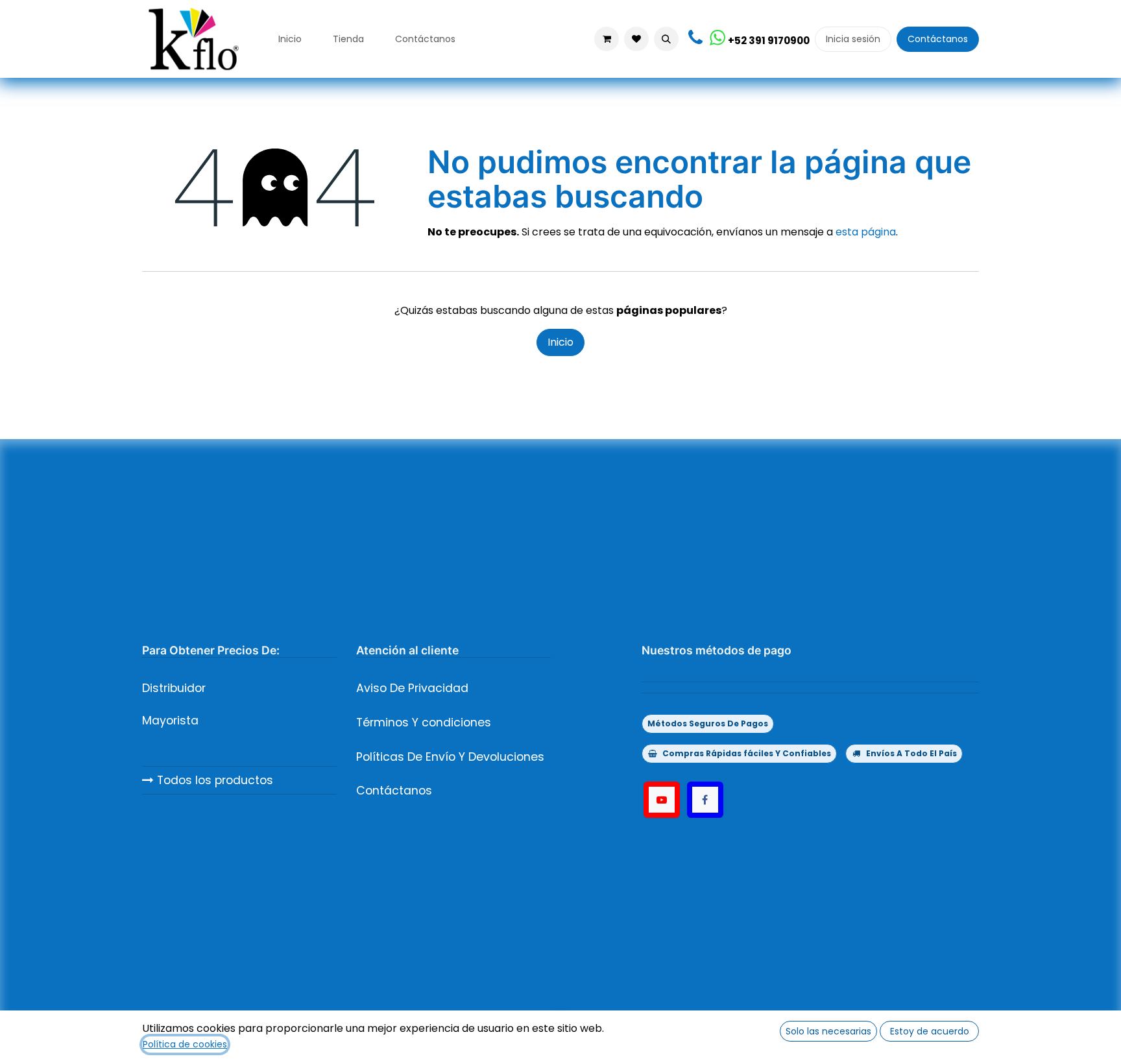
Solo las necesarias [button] (828, 1031)
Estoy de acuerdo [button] (929, 1031)
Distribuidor (174, 688)
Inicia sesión (853, 38)
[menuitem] (290, 39)
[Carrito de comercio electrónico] (606, 39)
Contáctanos (938, 38)
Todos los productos (213, 780)
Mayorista (170, 720)
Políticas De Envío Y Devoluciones (450, 757)
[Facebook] (705, 800)
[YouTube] (662, 800)
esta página (866, 231)
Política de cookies (185, 1044)
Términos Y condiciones (423, 722)
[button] (666, 39)
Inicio (560, 342)
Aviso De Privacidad (412, 688)
